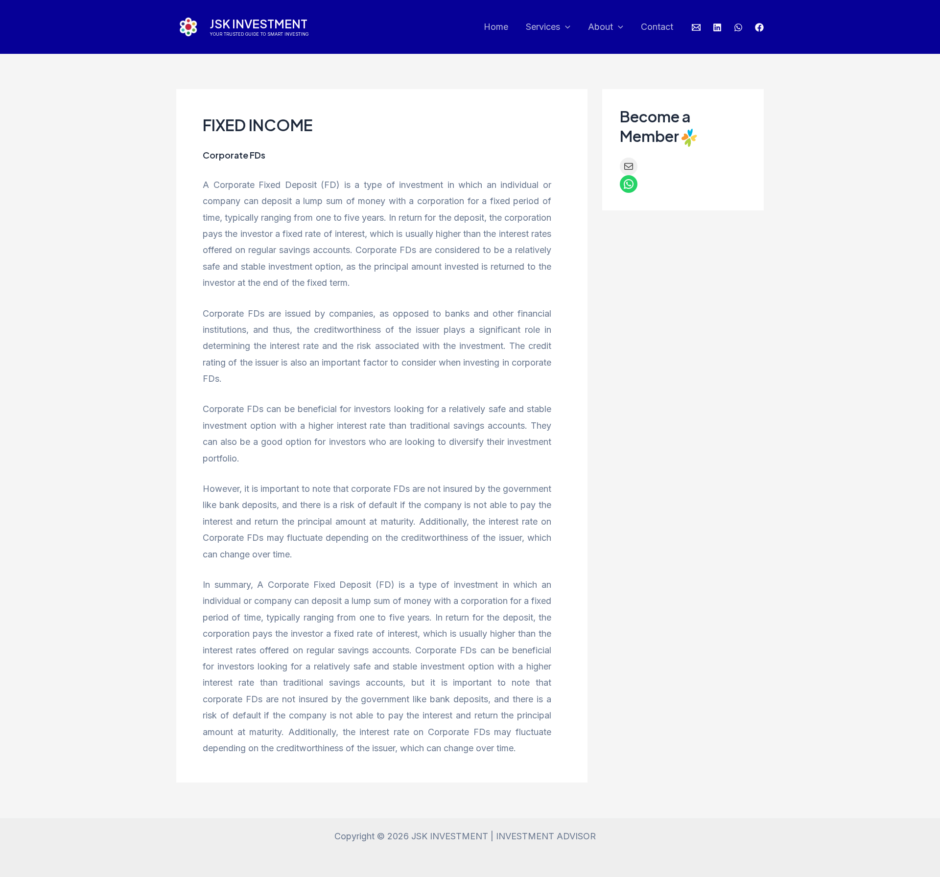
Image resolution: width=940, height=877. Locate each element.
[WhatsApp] (738, 27)
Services (543, 27)
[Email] (696, 27)
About (600, 27)
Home (496, 27)
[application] (565, 27)
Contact (657, 27)
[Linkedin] (717, 27)
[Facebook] (759, 27)
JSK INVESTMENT (258, 23)
